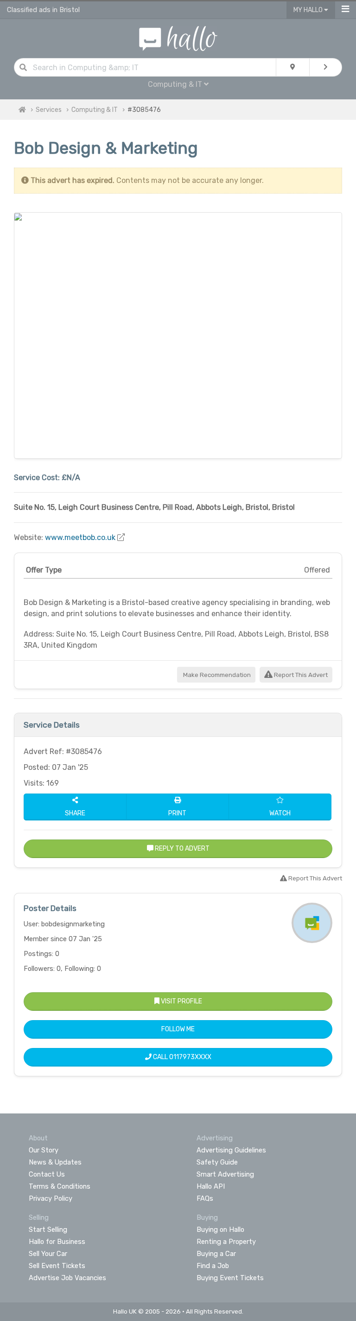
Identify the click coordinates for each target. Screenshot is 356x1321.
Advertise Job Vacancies (67, 1278)
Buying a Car (216, 1253)
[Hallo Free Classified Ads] (178, 37)
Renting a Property (226, 1241)
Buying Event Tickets (230, 1278)
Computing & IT (94, 110)
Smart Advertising (225, 1174)
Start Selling (48, 1229)
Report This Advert (300, 674)
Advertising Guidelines (231, 1150)
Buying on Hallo (220, 1229)
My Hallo (308, 10)
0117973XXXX (190, 1057)
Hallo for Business (57, 1241)
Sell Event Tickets (57, 1266)
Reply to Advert (181, 848)
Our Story (43, 1150)
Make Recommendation (216, 674)
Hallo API (211, 1186)
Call (181, 1057)
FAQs (205, 1198)
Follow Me (178, 1029)
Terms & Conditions (59, 1186)
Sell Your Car (48, 1253)
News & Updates (55, 1162)
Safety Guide (217, 1162)
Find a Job (213, 1266)
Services (49, 110)
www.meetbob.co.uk (80, 537)
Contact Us (47, 1174)
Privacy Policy (50, 1198)
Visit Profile (180, 1001)
